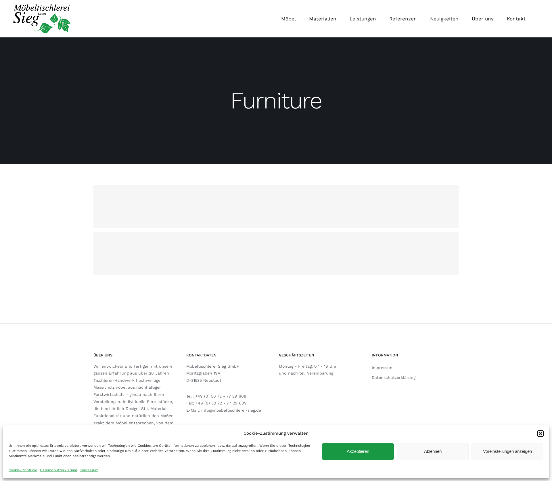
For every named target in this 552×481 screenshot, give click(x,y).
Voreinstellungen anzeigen (507, 451)
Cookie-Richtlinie (23, 470)
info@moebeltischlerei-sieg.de (231, 410)
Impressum (89, 470)
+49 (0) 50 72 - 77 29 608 (220, 396)
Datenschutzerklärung (58, 470)
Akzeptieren (358, 451)
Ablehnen (433, 451)
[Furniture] (276, 206)
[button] (540, 433)
